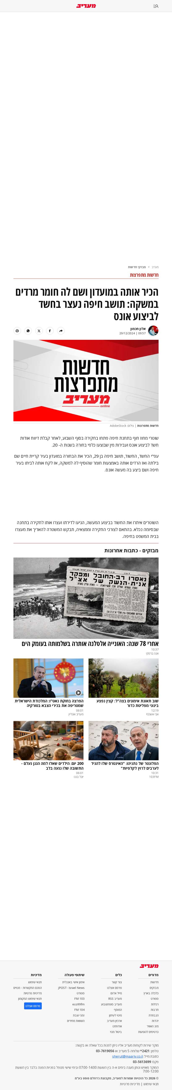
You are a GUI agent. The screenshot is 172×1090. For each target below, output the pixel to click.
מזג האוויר (153, 1026)
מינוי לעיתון (115, 1015)
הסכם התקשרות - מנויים (27, 988)
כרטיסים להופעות (148, 1032)
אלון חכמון (138, 328)
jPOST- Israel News (71, 988)
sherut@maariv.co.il (127, 1056)
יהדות (155, 1021)
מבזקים (154, 988)
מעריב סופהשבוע (111, 1004)
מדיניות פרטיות (33, 993)
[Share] (61, 331)
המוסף (118, 1010)
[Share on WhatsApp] (28, 331)
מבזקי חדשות (137, 267)
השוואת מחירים (76, 1021)
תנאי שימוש (35, 982)
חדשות (154, 982)
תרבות (155, 1010)
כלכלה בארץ (151, 993)
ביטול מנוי (116, 1032)
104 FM (79, 1010)
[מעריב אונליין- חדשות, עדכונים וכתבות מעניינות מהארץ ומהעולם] (86, 6)
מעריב (155, 267)
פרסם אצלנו (114, 988)
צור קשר (117, 982)
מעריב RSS (115, 999)
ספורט (155, 999)
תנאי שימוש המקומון (30, 999)
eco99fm (78, 1004)
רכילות (155, 1004)
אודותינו (117, 1026)
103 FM (79, 999)
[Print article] (17, 331)
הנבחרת (154, 1015)
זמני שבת (79, 1015)
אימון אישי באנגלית (73, 982)
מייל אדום (116, 993)
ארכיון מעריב (114, 1021)
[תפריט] (163, 6)
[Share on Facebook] (50, 331)
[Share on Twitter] (39, 331)
